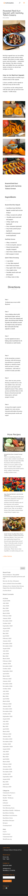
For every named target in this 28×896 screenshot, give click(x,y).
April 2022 (6, 698)
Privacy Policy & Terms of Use (13, 850)
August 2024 (6, 648)
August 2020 (6, 749)
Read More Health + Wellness (11, 810)
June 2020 (6, 754)
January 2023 (7, 681)
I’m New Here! (7, 590)
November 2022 (7, 686)
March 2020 (6, 761)
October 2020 (7, 744)
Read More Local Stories (10, 815)
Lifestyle (5, 803)
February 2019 (7, 786)
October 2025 (7, 623)
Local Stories (6, 805)
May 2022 (5, 696)
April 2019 (6, 784)
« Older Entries (7, 556)
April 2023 (6, 673)
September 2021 (7, 716)
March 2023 (6, 676)
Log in (4, 831)
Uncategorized (7, 825)
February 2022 (7, 704)
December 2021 (7, 709)
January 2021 (7, 736)
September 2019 (7, 776)
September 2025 (8, 626)
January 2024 (7, 663)
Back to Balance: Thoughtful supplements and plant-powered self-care (14, 576)
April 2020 (6, 759)
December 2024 (7, 643)
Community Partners (9, 793)
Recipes (5, 823)
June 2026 (6, 606)
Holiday (5, 800)
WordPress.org (7, 839)
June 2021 (6, 724)
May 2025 (5, 633)
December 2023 (7, 666)
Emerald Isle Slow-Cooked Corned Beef (13, 455)
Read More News (8, 818)
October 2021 (7, 714)
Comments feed (7, 836)
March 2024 (6, 658)
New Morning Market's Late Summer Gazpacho (13, 494)
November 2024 (7, 646)
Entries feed (6, 834)
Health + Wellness (8, 798)
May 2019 (5, 781)
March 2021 (6, 731)
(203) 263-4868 (7, 865)
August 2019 (6, 779)
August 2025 (6, 628)
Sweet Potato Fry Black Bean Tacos (13, 534)
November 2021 (7, 711)
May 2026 (5, 608)
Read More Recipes (8, 820)
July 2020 (6, 751)
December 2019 (7, 769)
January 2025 (7, 641)
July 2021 (5, 721)
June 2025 (6, 631)
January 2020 (7, 766)
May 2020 (6, 756)
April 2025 (6, 636)
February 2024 (7, 661)
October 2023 (7, 668)
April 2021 (6, 729)
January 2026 (7, 618)
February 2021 (7, 734)
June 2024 (6, 653)
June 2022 (6, 693)
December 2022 (7, 683)
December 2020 (7, 739)
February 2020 (7, 764)
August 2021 (6, 719)
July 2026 (6, 603)
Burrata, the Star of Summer (11, 581)
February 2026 (7, 616)
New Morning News (8, 808)
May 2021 (5, 726)
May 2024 (5, 656)
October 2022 (7, 688)
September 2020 (8, 746)
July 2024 (6, 651)
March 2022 (6, 701)
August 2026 (6, 600)
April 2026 (6, 611)
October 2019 (7, 774)
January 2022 (7, 706)
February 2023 (7, 678)
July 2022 (6, 691)
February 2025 (7, 638)
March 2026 (6, 613)
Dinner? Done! (7, 795)
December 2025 (7, 621)
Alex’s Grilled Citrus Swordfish (12, 583)
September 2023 (8, 671)
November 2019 (7, 771)
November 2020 (7, 741)
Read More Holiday (8, 813)
